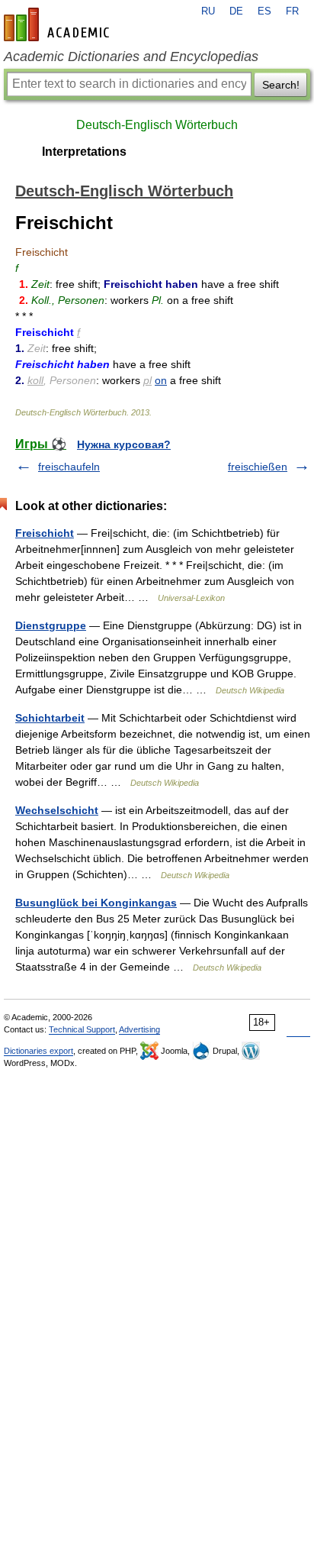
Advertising (139, 1029)
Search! (281, 85)
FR (292, 11)
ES (264, 11)
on (161, 380)
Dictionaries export (38, 1050)
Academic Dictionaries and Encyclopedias (131, 56)
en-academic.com (59, 24)
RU (208, 11)
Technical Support (82, 1029)
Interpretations (84, 151)
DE (236, 11)
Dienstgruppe (50, 625)
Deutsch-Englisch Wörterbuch (157, 124)
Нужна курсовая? (124, 444)
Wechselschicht (56, 810)
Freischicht (44, 533)
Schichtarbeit (50, 718)
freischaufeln (69, 466)
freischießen (257, 466)
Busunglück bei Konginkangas (96, 902)
